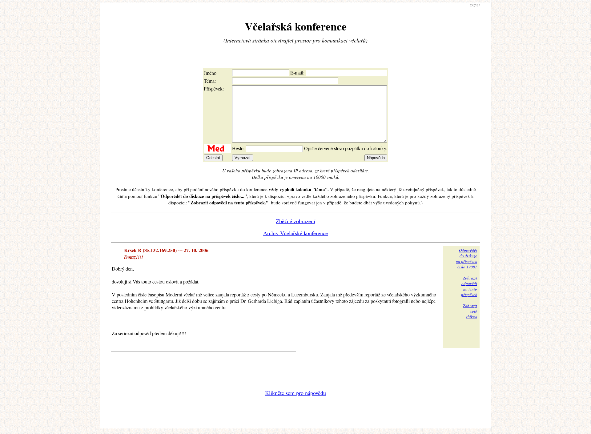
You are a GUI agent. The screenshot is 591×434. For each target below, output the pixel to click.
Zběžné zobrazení (295, 221)
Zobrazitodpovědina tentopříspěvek (469, 286)
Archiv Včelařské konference (295, 233)
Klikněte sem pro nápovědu (295, 392)
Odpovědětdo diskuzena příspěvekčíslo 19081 (466, 258)
